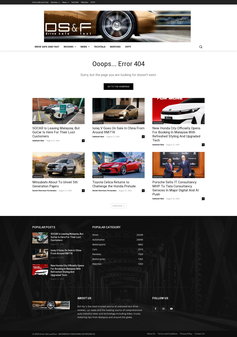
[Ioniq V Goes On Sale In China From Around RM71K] (118, 111)
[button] (201, 47)
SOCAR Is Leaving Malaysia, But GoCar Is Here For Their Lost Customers (56, 132)
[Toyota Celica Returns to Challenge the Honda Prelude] (118, 165)
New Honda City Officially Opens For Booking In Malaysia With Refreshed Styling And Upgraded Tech (176, 134)
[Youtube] (171, 308)
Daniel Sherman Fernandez (44, 190)
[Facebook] (155, 308)
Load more (117, 205)
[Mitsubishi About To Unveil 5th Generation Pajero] (58, 165)
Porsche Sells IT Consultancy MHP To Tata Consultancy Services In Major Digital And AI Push (175, 188)
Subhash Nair (38, 140)
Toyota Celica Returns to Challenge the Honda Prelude (114, 184)
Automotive (38, 123)
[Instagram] (163, 308)
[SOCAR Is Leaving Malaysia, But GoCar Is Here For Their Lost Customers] (58, 111)
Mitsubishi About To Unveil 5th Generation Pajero (55, 184)
